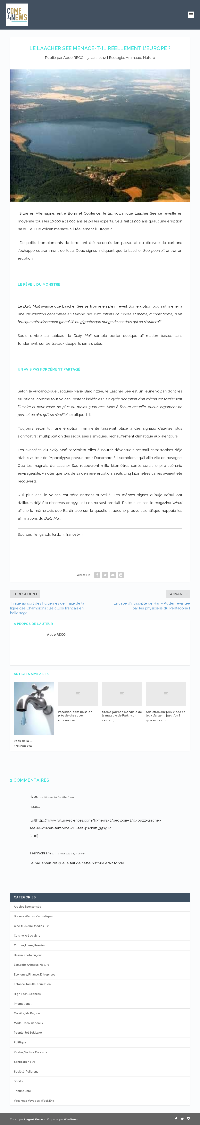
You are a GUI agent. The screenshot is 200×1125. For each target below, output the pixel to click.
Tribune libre (22, 1091)
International (22, 1003)
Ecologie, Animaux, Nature (132, 57)
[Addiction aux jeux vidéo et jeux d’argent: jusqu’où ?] (166, 694)
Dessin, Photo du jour (28, 955)
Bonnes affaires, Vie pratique (33, 916)
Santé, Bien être (24, 1061)
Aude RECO (73, 57)
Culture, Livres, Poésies (29, 945)
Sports (18, 1081)
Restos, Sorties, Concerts (30, 1052)
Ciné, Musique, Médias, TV (31, 926)
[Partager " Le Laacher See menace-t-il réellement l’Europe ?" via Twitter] (105, 575)
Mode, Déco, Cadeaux (28, 1023)
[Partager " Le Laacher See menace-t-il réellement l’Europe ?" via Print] (121, 575)
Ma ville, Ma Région (27, 1013)
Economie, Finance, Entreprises (34, 974)
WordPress (71, 1119)
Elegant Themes (34, 1119)
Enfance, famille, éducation (32, 984)
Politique (20, 1042)
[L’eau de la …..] (34, 708)
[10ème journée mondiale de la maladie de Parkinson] (122, 694)
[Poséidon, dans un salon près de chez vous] (78, 694)
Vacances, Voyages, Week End (34, 1100)
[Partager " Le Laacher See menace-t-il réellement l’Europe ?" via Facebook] (97, 575)
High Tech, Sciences (27, 993)
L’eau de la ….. (23, 740)
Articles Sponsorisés (27, 906)
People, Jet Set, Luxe (28, 1032)
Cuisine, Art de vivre (27, 935)
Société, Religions (26, 1071)
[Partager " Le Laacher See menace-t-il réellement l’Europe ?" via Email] (113, 575)
